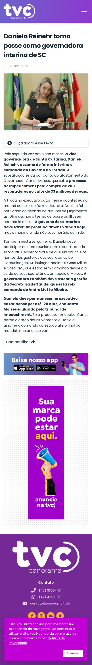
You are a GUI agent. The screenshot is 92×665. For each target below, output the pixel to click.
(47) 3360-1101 (50, 590)
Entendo (73, 653)
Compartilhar (18, 341)
